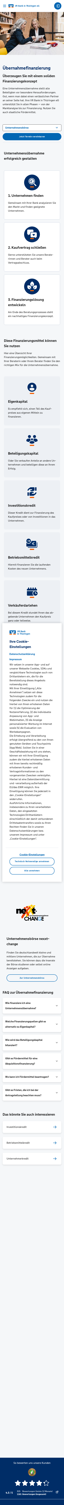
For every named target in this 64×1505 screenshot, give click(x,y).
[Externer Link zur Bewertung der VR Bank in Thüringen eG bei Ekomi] (57, 1493)
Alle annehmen (32, 870)
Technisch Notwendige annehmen (32, 861)
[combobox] (32, 127)
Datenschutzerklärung (22, 654)
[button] (32, 1006)
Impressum (15, 659)
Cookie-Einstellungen (32, 854)
